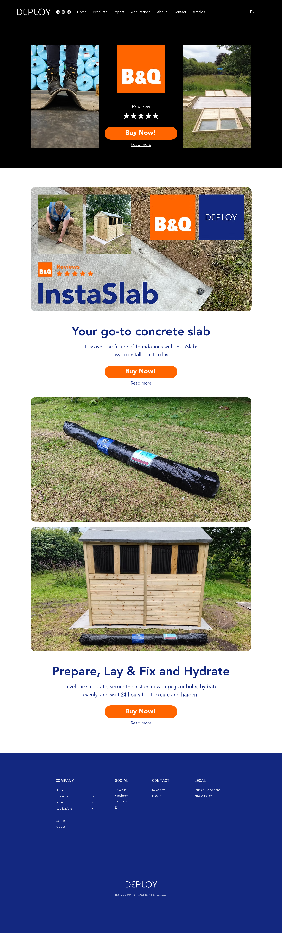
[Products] (93, 796)
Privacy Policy (203, 796)
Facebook (121, 796)
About (60, 814)
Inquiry (156, 796)
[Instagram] (63, 12)
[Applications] (93, 809)
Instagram (121, 801)
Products (62, 796)
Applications (64, 808)
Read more (141, 144)
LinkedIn (120, 790)
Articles (61, 827)
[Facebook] (69, 12)
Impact (60, 802)
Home (60, 790)
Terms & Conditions (207, 790)
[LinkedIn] (58, 12)
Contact (61, 821)
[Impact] (93, 802)
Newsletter (159, 790)
